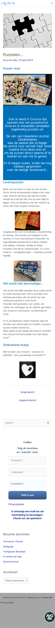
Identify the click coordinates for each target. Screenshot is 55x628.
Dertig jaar (8, 546)
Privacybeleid (16, 504)
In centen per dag (12, 556)
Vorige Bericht (27, 392)
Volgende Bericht (27, 400)
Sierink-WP (47, 597)
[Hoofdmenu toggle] (52, 3)
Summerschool (11, 561)
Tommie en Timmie (13, 541)
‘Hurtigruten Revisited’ (14, 551)
